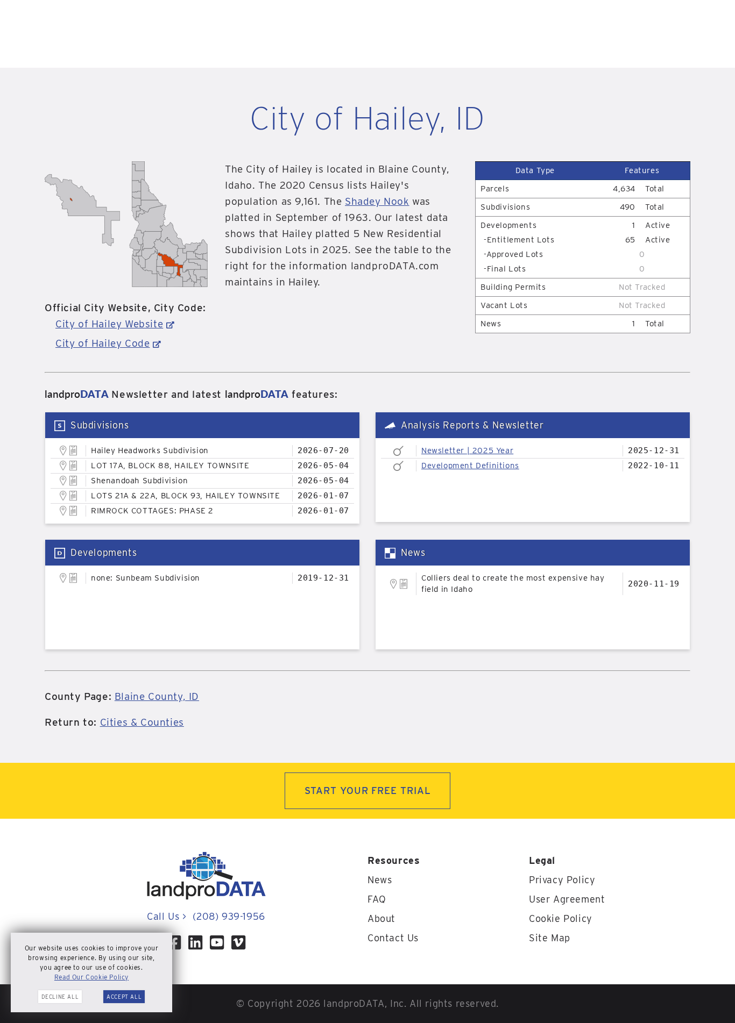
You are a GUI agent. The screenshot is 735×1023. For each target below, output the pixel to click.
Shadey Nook (377, 201)
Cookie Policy (560, 918)
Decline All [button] (60, 996)
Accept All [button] (124, 996)
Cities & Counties (142, 722)
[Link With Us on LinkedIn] (195, 942)
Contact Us (393, 937)
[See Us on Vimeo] (238, 942)
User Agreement (567, 899)
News (379, 879)
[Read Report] (398, 451)
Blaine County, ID (157, 696)
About (381, 918)
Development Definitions (470, 465)
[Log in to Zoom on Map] (63, 450)
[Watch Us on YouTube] (217, 942)
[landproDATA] (206, 897)
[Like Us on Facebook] (174, 942)
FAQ (376, 899)
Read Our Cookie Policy (91, 977)
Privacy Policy (562, 879)
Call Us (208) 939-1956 (206, 916)
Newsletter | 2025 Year (467, 450)
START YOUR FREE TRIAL (368, 790)
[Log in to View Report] (73, 451)
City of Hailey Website (109, 324)
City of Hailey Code (102, 343)
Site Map (549, 937)
